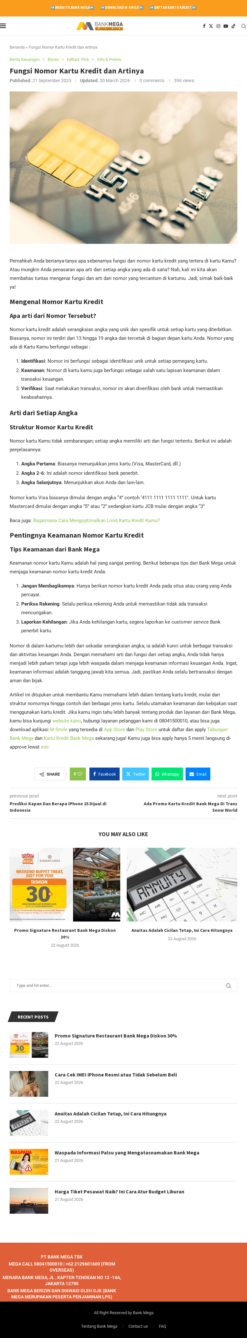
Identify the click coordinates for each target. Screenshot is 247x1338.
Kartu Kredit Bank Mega (69, 738)
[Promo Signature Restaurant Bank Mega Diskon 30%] (65, 885)
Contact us (138, 1326)
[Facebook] (204, 26)
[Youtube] (226, 26)
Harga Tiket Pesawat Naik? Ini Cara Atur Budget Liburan (119, 1191)
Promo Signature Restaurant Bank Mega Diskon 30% (116, 1035)
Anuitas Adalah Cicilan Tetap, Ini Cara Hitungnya (182, 930)
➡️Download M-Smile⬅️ (121, 7)
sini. (45, 747)
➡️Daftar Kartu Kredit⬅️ (173, 7)
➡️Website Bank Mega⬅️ (72, 7)
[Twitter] (211, 26)
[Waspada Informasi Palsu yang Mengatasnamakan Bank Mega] (29, 1162)
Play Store (146, 729)
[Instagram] (218, 26)
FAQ (162, 1326)
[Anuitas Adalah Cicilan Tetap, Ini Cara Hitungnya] (182, 885)
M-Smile (59, 729)
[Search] (244, 26)
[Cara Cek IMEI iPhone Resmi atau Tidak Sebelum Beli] (29, 1084)
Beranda (17, 47)
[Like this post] (80, 774)
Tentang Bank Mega (99, 1326)
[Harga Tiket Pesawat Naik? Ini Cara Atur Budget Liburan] (29, 1201)
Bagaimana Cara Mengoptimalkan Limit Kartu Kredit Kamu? (96, 520)
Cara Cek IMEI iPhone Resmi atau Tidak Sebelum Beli (116, 1074)
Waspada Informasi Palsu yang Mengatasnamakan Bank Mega (127, 1152)
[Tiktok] (233, 26)
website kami (66, 721)
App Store (114, 729)
